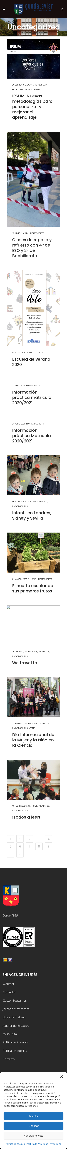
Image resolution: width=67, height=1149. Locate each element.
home (37, 85)
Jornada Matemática (16, 1009)
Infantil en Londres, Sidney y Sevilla (31, 515)
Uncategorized (32, 89)
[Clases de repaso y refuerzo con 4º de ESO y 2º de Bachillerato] (33, 179)
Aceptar (33, 1116)
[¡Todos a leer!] (33, 780)
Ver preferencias (33, 1135)
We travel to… (26, 663)
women (32, 728)
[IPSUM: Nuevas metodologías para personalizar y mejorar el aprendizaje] (33, 59)
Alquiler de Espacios (16, 1026)
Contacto (9, 1059)
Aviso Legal (55, 1143)
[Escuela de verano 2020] (33, 308)
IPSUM (44, 85)
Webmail (8, 984)
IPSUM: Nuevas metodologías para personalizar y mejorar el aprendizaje (32, 106)
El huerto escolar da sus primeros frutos (32, 588)
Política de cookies (15, 1143)
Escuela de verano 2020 (31, 361)
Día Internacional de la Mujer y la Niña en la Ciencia (33, 740)
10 (10, 854)
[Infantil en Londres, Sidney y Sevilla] (33, 475)
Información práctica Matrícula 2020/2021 (31, 435)
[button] (61, 1076)
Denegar (34, 1125)
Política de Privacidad (37, 1143)
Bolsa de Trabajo (14, 1017)
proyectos (17, 89)
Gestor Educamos (15, 1000)
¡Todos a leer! (26, 817)
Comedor (9, 992)
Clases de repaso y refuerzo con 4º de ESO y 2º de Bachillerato (32, 248)
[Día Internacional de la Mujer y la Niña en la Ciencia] (33, 697)
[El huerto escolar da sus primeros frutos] (33, 553)
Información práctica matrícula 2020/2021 (31, 397)
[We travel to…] (33, 625)
